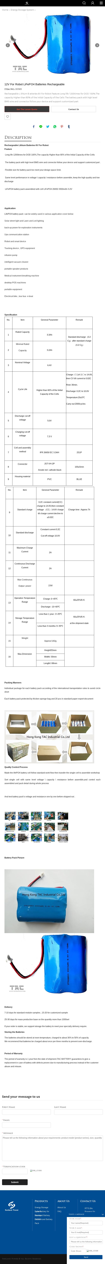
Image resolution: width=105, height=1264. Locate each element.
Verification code (13, 1167)
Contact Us (73, 109)
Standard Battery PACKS (42, 1215)
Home (5, 10)
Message (7, 1133)
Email (6, 1120)
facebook (34, 127)
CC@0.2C (79, 375)
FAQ (59, 1211)
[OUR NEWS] (12, 1212)
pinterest (62, 127)
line (41, 127)
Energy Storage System (22, 10)
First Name (8, 1107)
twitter (48, 127)
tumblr (69, 127)
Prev (8, 45)
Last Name (60, 1107)
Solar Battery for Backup (42, 1211)
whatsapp (55, 127)
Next (97, 45)
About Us (61, 1207)
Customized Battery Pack (43, 1219)
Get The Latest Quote (27, 109)
